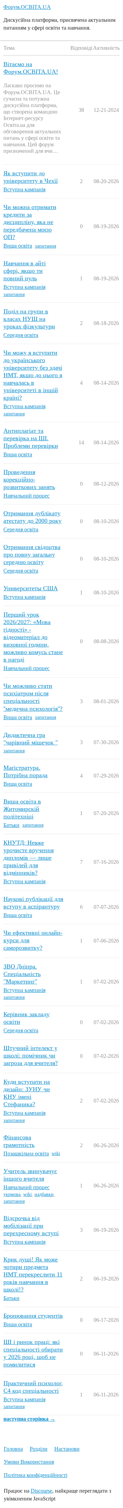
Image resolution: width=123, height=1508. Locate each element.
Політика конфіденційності (35, 1475)
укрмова (11, 1194)
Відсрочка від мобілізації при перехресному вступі (31, 1226)
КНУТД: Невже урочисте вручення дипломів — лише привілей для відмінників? (28, 857)
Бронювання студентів (33, 1315)
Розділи (38, 1449)
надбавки (44, 1194)
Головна (13, 1449)
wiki (56, 1153)
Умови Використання (29, 1462)
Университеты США (30, 588)
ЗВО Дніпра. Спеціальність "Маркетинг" (22, 974)
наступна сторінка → (29, 1419)
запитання (45, 246)
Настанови (67, 1449)
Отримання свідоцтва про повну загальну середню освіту (31, 554)
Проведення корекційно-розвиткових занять (29, 479)
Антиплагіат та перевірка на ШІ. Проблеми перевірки (30, 438)
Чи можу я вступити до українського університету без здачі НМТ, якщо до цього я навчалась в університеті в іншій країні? (32, 375)
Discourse (41, 1491)
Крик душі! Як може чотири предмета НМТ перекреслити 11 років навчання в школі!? (33, 1274)
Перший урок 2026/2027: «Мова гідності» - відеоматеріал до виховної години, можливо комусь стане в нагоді (33, 637)
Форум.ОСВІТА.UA (27, 7)
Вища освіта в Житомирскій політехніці (22, 809)
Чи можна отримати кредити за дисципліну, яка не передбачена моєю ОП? (29, 222)
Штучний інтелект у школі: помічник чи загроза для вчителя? (30, 1055)
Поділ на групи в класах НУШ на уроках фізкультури (29, 319)
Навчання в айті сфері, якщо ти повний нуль (24, 271)
